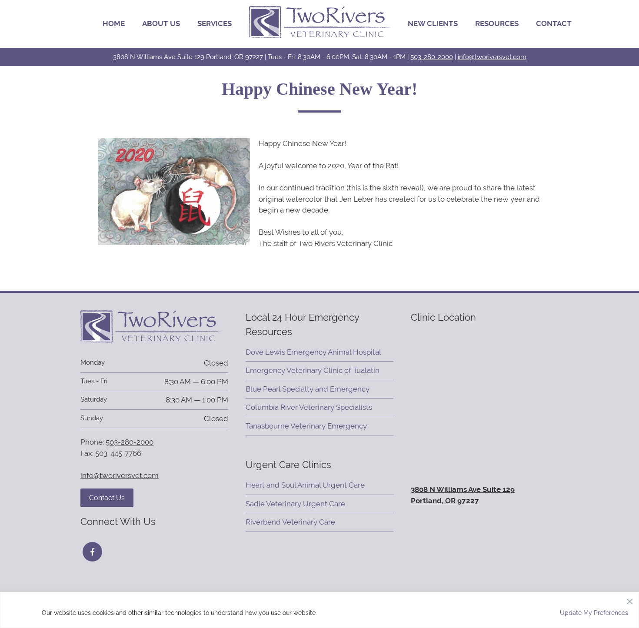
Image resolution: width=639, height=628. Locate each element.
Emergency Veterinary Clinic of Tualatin (312, 370)
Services (214, 23)
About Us (161, 23)
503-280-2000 (431, 56)
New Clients (433, 23)
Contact (554, 23)
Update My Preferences (594, 612)
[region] (319, 610)
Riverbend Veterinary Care (290, 522)
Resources (497, 23)
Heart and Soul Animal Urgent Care (305, 485)
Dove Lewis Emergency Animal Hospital (313, 352)
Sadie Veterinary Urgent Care (295, 503)
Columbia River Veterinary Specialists (309, 407)
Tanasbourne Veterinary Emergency (306, 426)
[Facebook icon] (92, 552)
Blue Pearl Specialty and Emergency (307, 389)
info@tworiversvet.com (492, 56)
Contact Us (107, 498)
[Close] (630, 599)
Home (114, 23)
